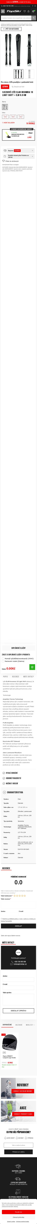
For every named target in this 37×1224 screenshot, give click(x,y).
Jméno (3, 911)
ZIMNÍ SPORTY (10, 24)
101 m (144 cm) (23, 842)
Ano (19, 853)
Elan (19, 799)
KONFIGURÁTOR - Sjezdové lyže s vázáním (15, 169)
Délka (3, 112)
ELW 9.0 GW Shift (23, 849)
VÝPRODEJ (12, 170)
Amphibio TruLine (23, 825)
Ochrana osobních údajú (22, 1221)
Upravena (21, 821)
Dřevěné (20, 811)
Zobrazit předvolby (18, 1217)
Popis (5, 677)
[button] (25, 11)
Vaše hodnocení (7, 896)
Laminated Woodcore (24, 827)
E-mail (21, 911)
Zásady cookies (11, 1221)
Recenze (15, 677)
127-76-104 (22, 832)
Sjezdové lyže (19, 24)
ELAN (17, 167)
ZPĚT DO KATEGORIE (12, 29)
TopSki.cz (3, 24)
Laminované (28, 811)
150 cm (25, 815)
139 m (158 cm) (25, 844)
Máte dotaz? (28, 677)
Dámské (20, 803)
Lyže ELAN (29, 169)
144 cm (20, 815)
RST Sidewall (22, 828)
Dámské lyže (27, 24)
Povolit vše (18, 1212)
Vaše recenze (6, 899)
